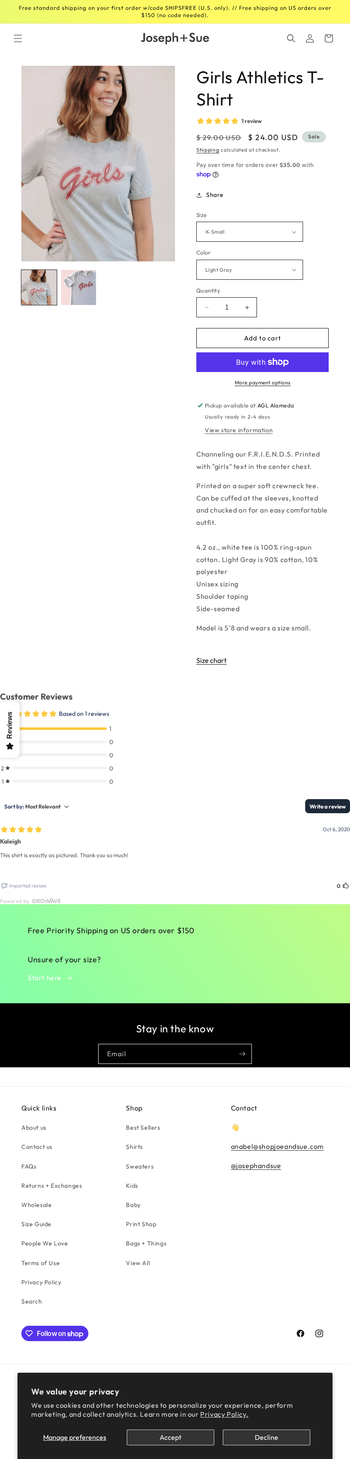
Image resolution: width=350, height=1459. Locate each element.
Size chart (211, 660)
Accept (170, 1437)
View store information (239, 430)
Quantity (208, 290)
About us (34, 1127)
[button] (18, 38)
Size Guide (36, 1224)
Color (203, 252)
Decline (266, 1437)
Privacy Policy (41, 1282)
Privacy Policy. (224, 1414)
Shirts (134, 1147)
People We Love (44, 1243)
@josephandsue (256, 1165)
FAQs (28, 1166)
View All (138, 1263)
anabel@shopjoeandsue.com (277, 1146)
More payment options (263, 382)
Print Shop (141, 1224)
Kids (132, 1185)
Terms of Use (40, 1263)
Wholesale (36, 1205)
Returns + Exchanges (51, 1185)
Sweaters (140, 1166)
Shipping (207, 149)
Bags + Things (146, 1243)
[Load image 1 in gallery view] (39, 287)
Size (201, 214)
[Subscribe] (242, 1054)
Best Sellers (143, 1127)
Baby (133, 1205)
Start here (44, 977)
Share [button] (215, 195)
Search (31, 1301)
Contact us (36, 1147)
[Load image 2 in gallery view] (78, 287)
